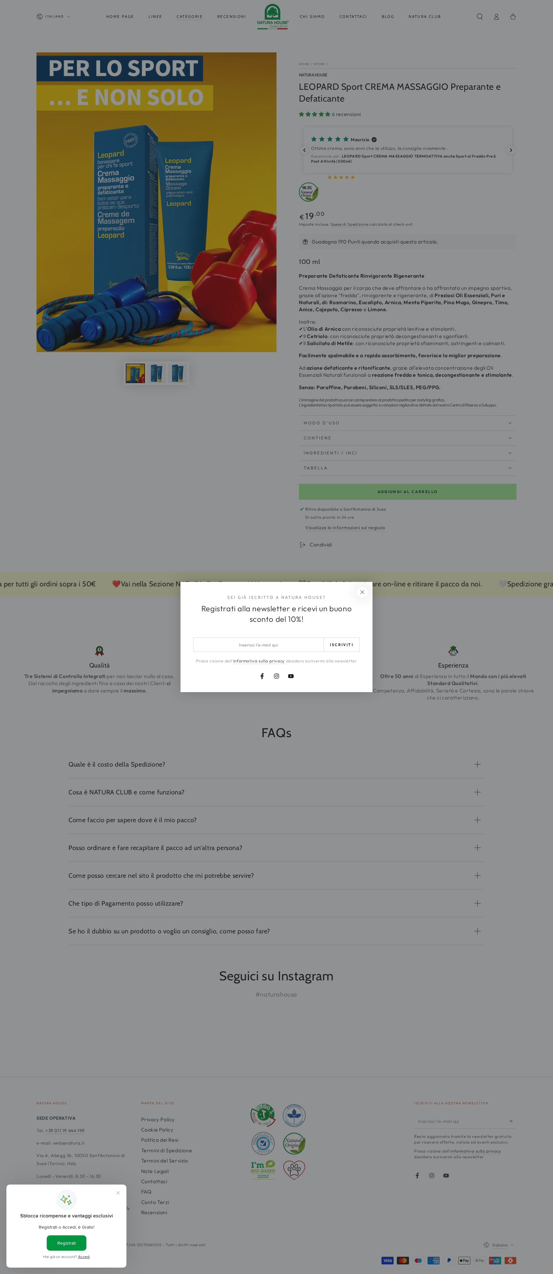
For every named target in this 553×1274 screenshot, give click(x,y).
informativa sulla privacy (259, 660)
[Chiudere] (362, 592)
